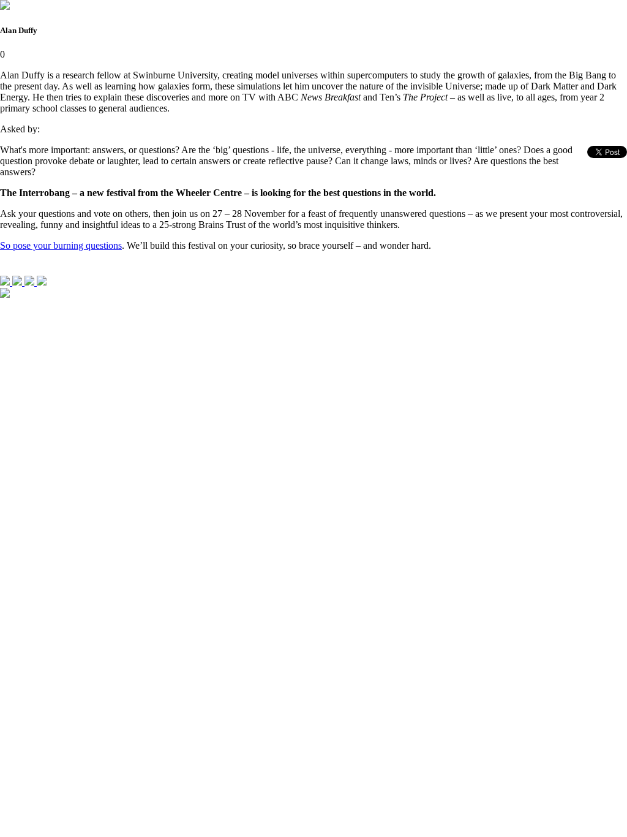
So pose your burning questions (61, 245)
